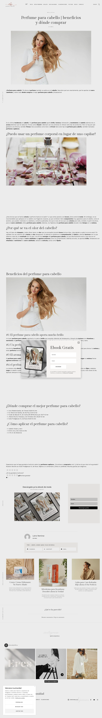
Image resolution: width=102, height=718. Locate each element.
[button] (78, 342)
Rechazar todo (19, 706)
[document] (51, 359)
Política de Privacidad (68, 373)
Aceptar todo (19, 711)
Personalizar (19, 702)
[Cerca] (34, 686)
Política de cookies (20, 698)
